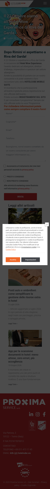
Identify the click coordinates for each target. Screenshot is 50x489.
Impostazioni (30, 260)
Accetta (13, 260)
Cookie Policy (11, 249)
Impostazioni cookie (28, 247)
